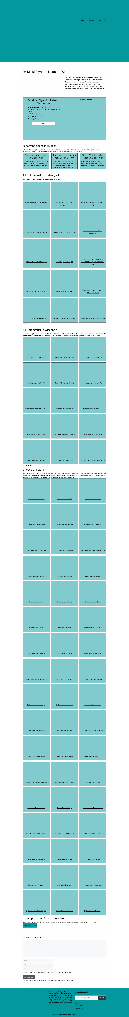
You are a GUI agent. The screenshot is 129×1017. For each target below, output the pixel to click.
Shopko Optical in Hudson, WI (64, 318)
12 (28, 465)
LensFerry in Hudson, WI (64, 262)
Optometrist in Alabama (36, 499)
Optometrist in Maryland (92, 653)
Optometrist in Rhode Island (36, 833)
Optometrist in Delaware (64, 550)
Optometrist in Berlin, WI (64, 460)
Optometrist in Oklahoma (36, 808)
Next (26, 323)
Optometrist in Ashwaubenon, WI (36, 409)
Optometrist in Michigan (64, 679)
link (50, 1004)
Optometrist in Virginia (64, 885)
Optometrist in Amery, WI (93, 357)
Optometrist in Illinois (64, 602)
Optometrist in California (64, 525)
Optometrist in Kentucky (92, 628)
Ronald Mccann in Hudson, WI (36, 318)
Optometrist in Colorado (92, 525)
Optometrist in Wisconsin (64, 911)
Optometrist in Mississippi (36, 705)
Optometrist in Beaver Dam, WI (64, 434)
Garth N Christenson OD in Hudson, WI (92, 232)
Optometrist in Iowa (36, 628)
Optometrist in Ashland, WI (92, 383)
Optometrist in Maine (64, 653)
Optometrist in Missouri (64, 705)
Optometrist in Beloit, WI (36, 460)
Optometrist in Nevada (64, 731)
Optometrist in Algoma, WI (36, 357)
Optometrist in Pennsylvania (93, 808)
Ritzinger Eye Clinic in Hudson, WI (64, 291)
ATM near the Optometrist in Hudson (92, 165)
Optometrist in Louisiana (36, 653)
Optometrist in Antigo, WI (36, 383)
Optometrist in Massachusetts (36, 679)
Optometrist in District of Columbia (93, 550)
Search (102, 998)
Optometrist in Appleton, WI (64, 383)
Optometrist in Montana (92, 705)
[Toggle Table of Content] (34, 925)
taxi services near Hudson (39, 165)
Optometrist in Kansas (64, 628)
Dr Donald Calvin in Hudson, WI (36, 232)
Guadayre (73, 1014)
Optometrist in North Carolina (36, 782)
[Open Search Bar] (104, 20)
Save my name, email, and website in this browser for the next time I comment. (48, 972)
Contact (99, 20)
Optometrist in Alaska (64, 499)
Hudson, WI (58, 179)
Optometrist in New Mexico (64, 756)
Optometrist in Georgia (64, 576)
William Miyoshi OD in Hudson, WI (93, 318)
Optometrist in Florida (36, 576)
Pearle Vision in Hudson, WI (36, 291)
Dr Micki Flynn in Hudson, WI (64, 232)
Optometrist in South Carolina (64, 833)
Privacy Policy (79, 1008)
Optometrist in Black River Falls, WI (92, 460)
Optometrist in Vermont (36, 885)
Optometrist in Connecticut (36, 550)
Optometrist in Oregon (64, 808)
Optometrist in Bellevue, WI (92, 434)
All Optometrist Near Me (70, 334)
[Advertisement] (64, 51)
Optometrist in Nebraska (36, 731)
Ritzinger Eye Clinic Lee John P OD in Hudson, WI (93, 291)
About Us (91, 20)
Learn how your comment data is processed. (60, 980)
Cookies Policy (79, 1006)
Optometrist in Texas (64, 859)
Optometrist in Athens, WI (64, 409)
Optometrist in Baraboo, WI (92, 409)
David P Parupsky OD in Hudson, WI (92, 204)
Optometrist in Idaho (36, 602)
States (82, 20)
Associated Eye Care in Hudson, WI (36, 204)
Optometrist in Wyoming (92, 911)
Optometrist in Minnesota (93, 679)
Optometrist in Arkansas (36, 525)
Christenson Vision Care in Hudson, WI (64, 204)
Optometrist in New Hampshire (93, 731)
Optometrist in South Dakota (93, 833)
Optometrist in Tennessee (36, 859)
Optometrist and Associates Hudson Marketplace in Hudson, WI (92, 261)
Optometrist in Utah (93, 859)
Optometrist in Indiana (93, 602)
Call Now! (43, 123)
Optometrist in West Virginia (36, 911)
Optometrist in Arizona (93, 499)
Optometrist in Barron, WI (36, 434)
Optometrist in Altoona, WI (64, 357)
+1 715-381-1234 (45, 107)
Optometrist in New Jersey (36, 756)
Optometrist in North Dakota (64, 782)
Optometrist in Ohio (93, 782)
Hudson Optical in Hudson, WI (36, 262)
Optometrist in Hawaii (92, 576)
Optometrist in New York (92, 756)
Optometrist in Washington (92, 885)
